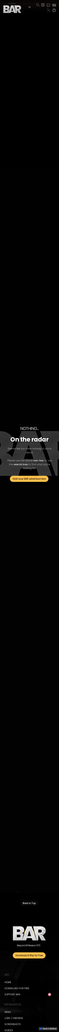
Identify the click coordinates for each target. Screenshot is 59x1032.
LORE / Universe (14, 1018)
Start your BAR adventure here (29, 478)
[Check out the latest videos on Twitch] (48, 5)
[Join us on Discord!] (42, 5)
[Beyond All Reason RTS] (12, 7)
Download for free (17, 988)
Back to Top (29, 903)
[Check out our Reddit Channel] (54, 10)
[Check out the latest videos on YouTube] (54, 5)
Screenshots (13, 1024)
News (8, 1012)
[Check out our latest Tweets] (48, 10)
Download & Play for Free (29, 955)
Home (8, 982)
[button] (30, 7)
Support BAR (12, 994)
